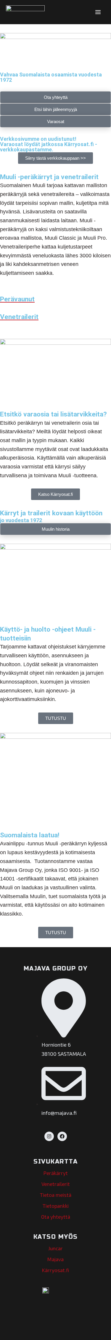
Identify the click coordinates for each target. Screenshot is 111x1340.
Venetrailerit (55, 1184)
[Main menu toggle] (98, 12)
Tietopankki (56, 1206)
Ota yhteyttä (55, 1217)
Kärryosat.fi (55, 1270)
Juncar (55, 1248)
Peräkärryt (56, 1173)
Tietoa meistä (55, 1195)
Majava (55, 1259)
